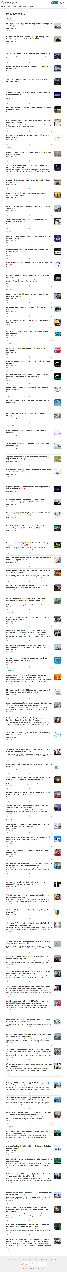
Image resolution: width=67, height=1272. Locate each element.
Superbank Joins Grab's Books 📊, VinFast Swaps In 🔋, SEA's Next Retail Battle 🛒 (28, 237)
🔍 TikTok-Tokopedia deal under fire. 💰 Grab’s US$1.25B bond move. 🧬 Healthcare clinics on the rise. (28, 972)
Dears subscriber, (11, 590)
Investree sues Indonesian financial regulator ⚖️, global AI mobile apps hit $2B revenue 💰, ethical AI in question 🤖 (27, 1240)
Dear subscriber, (11, 28)
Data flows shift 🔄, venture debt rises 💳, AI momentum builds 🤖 (27, 431)
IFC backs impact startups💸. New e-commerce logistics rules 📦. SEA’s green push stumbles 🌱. (29, 1035)
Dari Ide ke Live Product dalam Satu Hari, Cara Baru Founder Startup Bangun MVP (28, 121)
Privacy (41, 1259)
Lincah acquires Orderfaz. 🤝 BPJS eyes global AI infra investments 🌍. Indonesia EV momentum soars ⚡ (26, 600)
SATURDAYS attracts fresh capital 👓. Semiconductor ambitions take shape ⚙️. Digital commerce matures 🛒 (26, 501)
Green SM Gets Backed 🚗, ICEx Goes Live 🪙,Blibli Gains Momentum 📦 (27, 332)
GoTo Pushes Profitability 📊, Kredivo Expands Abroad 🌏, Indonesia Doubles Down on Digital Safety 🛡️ (27, 375)
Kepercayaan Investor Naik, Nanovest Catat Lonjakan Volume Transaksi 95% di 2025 (28, 572)
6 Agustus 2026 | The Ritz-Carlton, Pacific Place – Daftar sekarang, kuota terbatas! (28, 57)
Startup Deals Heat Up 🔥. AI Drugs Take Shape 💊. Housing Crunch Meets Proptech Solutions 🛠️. (28, 1021)
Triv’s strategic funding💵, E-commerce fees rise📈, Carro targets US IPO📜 (27, 851)
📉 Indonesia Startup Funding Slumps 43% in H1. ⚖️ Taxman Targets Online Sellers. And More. (28, 943)
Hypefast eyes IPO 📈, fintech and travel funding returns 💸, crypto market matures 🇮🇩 (28, 488)
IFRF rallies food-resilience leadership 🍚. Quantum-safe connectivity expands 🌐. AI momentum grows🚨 (27, 586)
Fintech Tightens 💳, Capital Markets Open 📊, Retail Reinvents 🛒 (25, 349)
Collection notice (54, 1259)
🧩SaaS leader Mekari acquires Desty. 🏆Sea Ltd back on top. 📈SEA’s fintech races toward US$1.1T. (28, 806)
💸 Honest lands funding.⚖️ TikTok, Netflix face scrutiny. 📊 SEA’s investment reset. (28, 734)
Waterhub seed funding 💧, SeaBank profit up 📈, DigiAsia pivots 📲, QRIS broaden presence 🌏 (27, 825)
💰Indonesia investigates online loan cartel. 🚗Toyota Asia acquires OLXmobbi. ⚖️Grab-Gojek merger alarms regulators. (28, 1050)
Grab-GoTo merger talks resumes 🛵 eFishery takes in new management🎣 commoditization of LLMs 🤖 (27, 1225)
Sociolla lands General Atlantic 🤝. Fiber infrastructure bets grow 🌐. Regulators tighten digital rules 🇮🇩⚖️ (28, 527)
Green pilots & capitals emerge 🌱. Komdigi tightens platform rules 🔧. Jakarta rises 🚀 (28, 618)
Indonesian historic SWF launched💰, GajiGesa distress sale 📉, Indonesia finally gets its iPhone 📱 (28, 1175)
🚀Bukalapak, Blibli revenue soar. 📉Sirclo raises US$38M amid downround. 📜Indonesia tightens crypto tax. (29, 864)
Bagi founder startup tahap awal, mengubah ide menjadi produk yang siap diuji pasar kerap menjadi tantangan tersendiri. (28, 125)
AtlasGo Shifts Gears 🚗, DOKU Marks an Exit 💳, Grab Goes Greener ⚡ (28, 181)
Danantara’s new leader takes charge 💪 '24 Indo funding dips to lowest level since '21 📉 (29, 1194)
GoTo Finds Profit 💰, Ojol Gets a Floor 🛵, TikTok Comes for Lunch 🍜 (27, 276)
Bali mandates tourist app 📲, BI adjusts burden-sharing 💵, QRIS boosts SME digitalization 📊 (28, 793)
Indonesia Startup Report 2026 (15, 405)
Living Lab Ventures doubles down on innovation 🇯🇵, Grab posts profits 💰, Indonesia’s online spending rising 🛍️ (27, 646)
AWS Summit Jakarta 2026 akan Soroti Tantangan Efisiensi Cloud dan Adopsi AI (28, 94)
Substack (24, 1268)
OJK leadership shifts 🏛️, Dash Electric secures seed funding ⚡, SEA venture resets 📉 (28, 471)
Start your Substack (29, 1264)
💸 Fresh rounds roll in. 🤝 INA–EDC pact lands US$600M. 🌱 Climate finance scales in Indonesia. (28, 751)
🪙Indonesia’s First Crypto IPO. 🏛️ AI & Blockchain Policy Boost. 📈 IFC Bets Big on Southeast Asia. (29, 924)
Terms (46, 1259)
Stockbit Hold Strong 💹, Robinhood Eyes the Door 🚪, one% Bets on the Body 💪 (28, 295)
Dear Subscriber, (11, 737)
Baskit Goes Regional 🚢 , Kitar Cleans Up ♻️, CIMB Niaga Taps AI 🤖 (29, 308)
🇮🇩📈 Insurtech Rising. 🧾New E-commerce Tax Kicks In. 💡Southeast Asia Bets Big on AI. (28, 896)
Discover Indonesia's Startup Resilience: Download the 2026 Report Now (28, 401)
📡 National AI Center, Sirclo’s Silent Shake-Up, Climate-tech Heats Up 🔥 (28, 911)
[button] (3, 6)
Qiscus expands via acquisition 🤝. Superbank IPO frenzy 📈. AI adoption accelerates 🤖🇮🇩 (28, 544)
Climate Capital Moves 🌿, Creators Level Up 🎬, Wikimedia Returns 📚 (28, 362)
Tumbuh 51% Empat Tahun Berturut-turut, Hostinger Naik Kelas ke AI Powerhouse (27, 166)
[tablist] (11, 19)
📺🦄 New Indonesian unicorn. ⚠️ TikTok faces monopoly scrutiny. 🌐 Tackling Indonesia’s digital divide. (27, 1002)
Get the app (42, 1264)
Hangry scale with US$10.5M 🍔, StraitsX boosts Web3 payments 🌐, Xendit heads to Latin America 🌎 (26, 676)
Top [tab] (14, 19)
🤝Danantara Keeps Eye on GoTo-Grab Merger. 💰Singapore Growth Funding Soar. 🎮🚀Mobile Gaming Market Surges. (28, 987)
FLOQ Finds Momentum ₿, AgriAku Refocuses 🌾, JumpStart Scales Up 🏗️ (28, 207)
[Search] (59, 19)
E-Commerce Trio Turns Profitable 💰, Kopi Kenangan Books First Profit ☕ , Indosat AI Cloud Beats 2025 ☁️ (28, 38)
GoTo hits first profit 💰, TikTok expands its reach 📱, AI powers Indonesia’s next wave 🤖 (26, 659)
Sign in (62, 3)
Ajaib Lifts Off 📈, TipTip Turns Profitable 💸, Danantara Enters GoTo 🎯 (29, 263)
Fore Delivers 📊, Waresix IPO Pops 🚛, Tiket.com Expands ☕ (28, 320)
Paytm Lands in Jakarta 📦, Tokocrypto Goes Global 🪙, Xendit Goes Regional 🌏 (29, 108)
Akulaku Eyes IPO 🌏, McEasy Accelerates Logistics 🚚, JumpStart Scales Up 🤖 (26, 194)
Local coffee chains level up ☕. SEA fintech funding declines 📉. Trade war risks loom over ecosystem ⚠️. (28, 1113)
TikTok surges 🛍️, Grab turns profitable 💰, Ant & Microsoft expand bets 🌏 (27, 445)
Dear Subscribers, (11, 1150)
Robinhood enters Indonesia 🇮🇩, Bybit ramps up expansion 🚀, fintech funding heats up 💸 (28, 559)
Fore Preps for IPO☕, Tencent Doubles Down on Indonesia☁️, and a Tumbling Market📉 (28, 1132)
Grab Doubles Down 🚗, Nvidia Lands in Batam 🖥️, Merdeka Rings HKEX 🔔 (27, 136)
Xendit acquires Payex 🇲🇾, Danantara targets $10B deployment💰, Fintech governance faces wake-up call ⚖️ (29, 704)
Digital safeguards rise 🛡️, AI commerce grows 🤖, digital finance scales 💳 (27, 388)
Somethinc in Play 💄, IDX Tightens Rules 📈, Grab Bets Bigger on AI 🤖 (28, 415)
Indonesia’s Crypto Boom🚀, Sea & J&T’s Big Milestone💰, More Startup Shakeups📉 (29, 1160)
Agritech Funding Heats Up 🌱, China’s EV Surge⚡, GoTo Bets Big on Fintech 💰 (28, 1147)
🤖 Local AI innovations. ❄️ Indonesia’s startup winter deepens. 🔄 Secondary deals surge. (26, 883)
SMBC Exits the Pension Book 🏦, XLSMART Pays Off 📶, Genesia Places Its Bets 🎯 (26, 220)
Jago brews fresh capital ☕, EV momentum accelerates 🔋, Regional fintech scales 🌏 (28, 458)
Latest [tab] (9, 19)
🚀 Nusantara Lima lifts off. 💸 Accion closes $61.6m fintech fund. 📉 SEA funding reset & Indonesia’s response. (28, 779)
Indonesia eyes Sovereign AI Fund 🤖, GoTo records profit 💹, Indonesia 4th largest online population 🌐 (28, 838)
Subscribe (55, 3)
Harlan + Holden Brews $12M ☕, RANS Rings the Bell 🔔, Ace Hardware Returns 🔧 (28, 153)
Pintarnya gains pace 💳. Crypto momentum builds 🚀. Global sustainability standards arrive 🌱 (28, 514)
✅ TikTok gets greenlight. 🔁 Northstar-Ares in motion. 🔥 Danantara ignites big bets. (27, 958)
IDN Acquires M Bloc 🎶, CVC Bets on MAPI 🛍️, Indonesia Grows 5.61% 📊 (27, 250)
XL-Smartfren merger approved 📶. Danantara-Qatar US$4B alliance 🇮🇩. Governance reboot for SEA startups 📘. (28, 1099)
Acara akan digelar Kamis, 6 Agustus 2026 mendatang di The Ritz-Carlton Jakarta (28, 98)
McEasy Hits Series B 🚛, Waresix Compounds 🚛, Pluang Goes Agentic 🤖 (29, 25)
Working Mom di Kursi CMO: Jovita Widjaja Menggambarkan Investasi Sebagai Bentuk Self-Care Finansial (28, 719)
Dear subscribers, (11, 418)
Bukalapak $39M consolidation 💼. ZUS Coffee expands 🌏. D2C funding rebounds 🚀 (27, 1084)
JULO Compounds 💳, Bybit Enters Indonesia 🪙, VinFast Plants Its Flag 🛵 (27, 80)
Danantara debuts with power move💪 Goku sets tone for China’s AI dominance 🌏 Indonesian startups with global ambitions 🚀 (27, 1210)
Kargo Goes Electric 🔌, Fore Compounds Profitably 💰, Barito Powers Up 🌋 (28, 67)
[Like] (7, 62)
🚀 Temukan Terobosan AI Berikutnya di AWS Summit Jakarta (28, 54)
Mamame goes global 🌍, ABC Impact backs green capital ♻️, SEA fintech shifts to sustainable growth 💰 (28, 691)
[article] (33, 28)
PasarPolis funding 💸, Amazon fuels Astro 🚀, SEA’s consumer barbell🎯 (29, 765)
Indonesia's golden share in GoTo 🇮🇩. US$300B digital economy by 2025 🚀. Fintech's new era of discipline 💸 (26, 631)
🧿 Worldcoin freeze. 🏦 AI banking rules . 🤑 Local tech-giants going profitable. (29, 1065)
